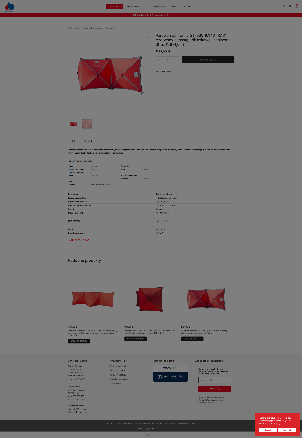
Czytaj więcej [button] (277, 424)
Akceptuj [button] (287, 430)
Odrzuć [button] (268, 430)
